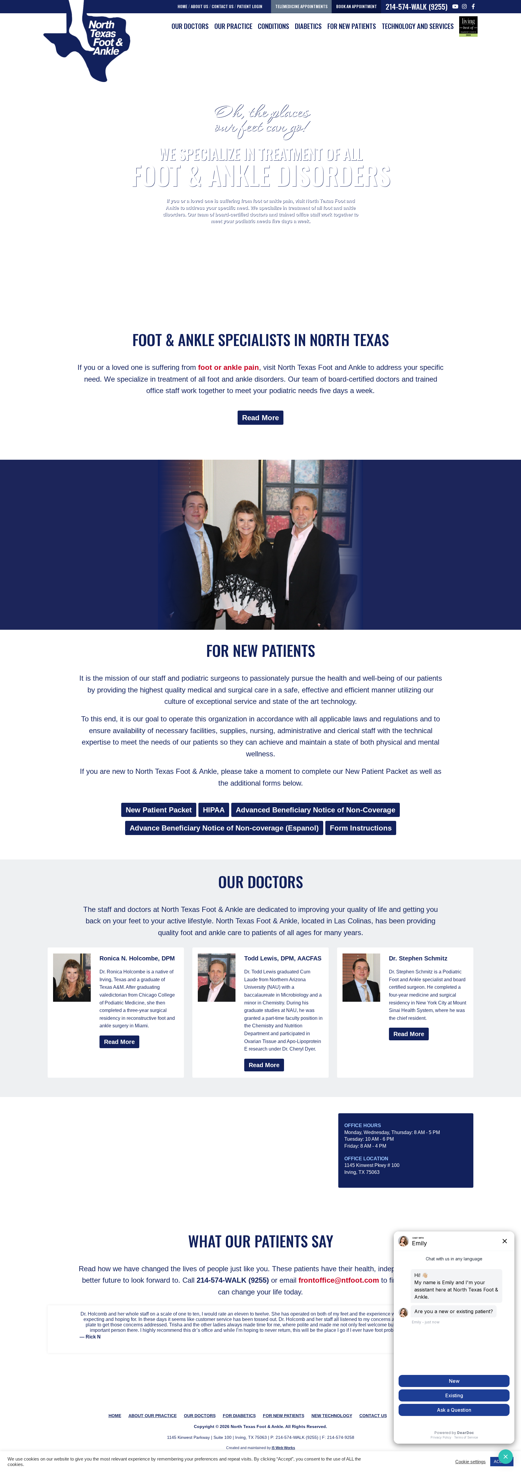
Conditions (273, 26)
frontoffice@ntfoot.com (338, 1280)
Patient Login (249, 6)
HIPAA (214, 810)
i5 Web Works (283, 1448)
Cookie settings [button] (470, 1461)
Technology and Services (418, 26)
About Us (199, 6)
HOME (115, 1415)
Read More (260, 418)
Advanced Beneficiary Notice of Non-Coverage (315, 810)
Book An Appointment (356, 6)
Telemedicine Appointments (301, 6)
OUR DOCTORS (200, 1415)
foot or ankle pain (228, 367)
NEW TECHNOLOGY (331, 1415)
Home (182, 6)
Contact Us (222, 6)
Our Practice (233, 26)
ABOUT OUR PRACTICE (152, 1415)
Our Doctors (190, 26)
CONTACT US (373, 1415)
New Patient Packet (159, 810)
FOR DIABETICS (239, 1415)
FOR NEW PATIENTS (351, 26)
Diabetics (308, 26)
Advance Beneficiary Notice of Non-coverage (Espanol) (224, 828)
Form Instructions (361, 828)
